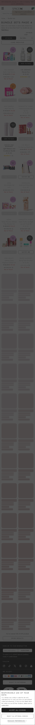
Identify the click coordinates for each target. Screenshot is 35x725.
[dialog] (17, 707)
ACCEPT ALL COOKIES (17, 710)
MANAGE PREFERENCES (16, 721)
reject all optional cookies (17, 716)
